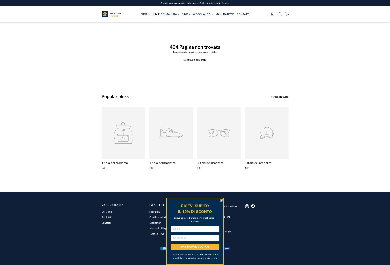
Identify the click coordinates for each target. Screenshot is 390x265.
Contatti (106, 222)
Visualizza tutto (279, 96)
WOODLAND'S (202, 14)
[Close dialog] (221, 200)
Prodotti (106, 217)
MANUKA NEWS (225, 14)
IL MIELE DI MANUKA (165, 14)
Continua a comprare (195, 59)
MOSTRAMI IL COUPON (195, 246)
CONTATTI (243, 14)
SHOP (144, 14)
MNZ (185, 14)
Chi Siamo (107, 211)
